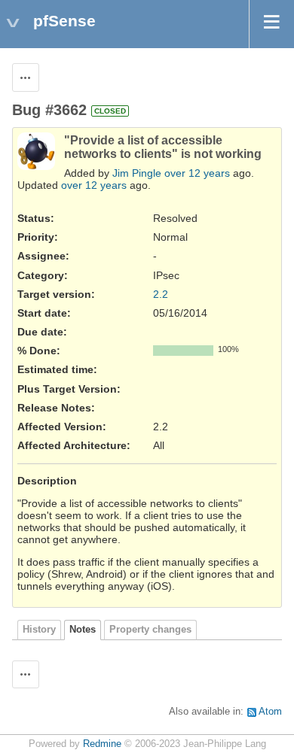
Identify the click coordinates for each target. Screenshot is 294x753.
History (39, 629)
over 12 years (197, 173)
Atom (270, 711)
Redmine (102, 744)
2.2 (160, 294)
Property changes (150, 629)
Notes (82, 629)
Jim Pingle (136, 173)
